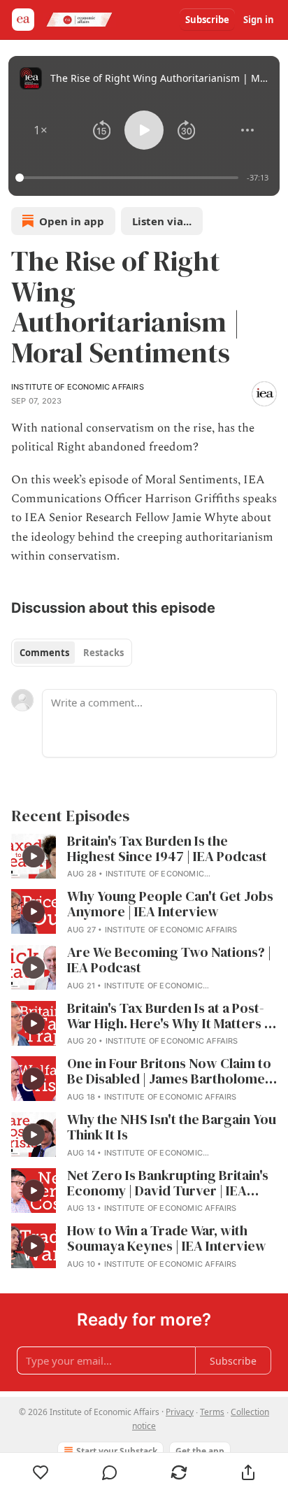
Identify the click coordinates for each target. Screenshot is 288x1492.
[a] (33, 856)
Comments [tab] (44, 652)
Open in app (71, 221)
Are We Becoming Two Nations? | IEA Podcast (169, 960)
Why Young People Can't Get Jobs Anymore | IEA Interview (170, 904)
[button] (41, 130)
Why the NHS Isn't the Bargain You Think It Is (171, 1127)
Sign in (258, 19)
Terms (212, 1412)
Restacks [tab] (103, 652)
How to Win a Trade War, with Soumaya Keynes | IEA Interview (166, 1238)
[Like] (40, 1472)
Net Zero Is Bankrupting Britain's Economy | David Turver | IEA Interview (167, 1183)
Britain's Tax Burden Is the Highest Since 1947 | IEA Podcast (167, 849)
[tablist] (71, 653)
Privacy (180, 1412)
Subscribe (207, 19)
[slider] (129, 178)
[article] (144, 857)
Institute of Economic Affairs (77, 387)
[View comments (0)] (110, 1472)
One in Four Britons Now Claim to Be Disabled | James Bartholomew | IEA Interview (171, 1071)
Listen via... (162, 221)
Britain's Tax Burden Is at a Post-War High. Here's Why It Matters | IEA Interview (167, 1016)
